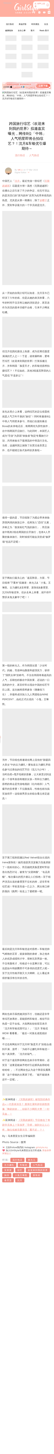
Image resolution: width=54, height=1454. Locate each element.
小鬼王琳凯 (21, 1175)
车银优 (23, 1165)
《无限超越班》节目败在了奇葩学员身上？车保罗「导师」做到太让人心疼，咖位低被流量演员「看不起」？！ (26, 1125)
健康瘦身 (9, 30)
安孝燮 (8, 1170)
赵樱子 (43, 200)
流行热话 (10, 24)
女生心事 (22, 30)
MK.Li (20, 170)
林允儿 (31, 1159)
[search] (49, 10)
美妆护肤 (22, 24)
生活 (46, 24)
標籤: (6, 1159)
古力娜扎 (9, 1165)
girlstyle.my (42, 1147)
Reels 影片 (44, 30)
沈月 (17, 180)
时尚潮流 (35, 24)
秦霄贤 (8, 1180)
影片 (33, 30)
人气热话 (33, 155)
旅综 (6, 1175)
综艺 (19, 1170)
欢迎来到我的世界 (38, 1170)
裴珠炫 (36, 1175)
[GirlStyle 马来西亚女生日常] (27, 8)
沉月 (19, 1180)
